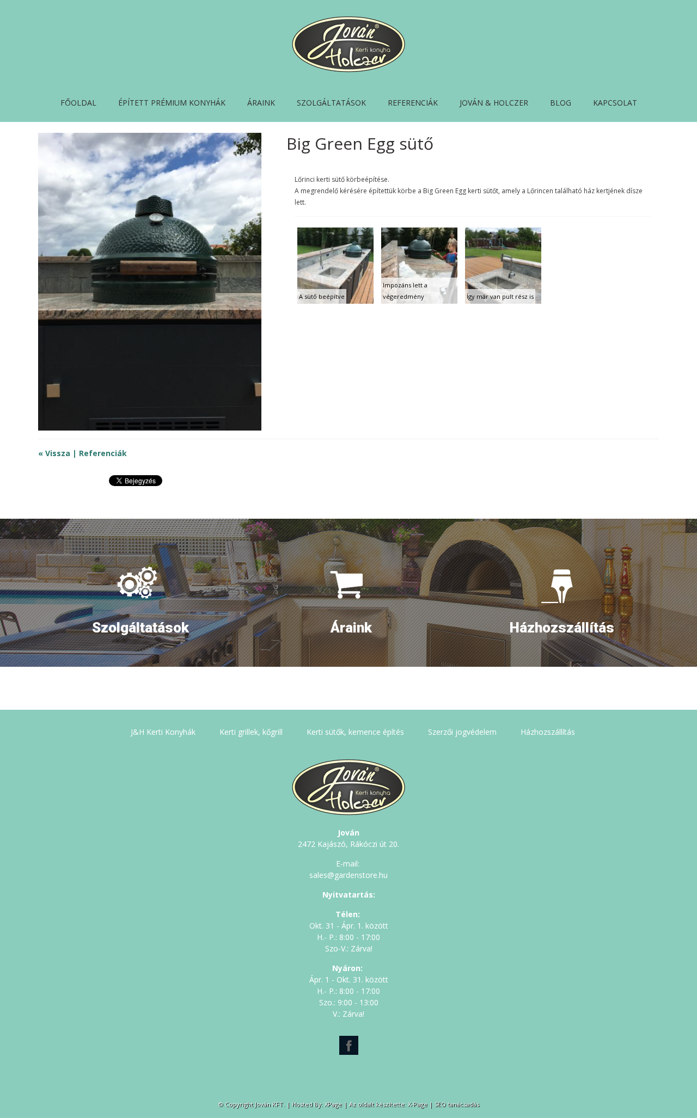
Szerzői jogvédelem (462, 732)
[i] (140, 571)
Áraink (261, 102)
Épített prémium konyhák (171, 102)
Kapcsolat (615, 102)
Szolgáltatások (331, 102)
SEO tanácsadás (457, 1104)
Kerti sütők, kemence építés (355, 732)
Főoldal (78, 102)
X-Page (417, 1104)
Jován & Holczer (494, 102)
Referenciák (413, 102)
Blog (560, 102)
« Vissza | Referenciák (82, 453)
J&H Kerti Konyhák (163, 732)
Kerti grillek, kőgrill (251, 732)
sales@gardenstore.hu (348, 875)
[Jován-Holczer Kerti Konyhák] (348, 69)
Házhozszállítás (548, 732)
